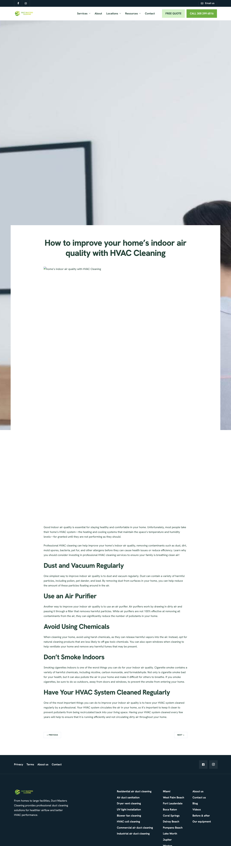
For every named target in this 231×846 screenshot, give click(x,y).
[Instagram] (213, 764)
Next (179, 735)
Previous (53, 735)
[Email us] (208, 3)
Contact (150, 13)
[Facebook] (203, 764)
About (98, 13)
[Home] (24, 13)
